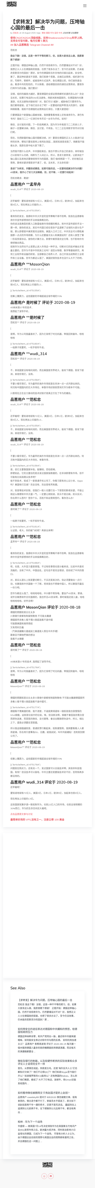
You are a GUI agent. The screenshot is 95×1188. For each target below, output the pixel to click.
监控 (56, 33)
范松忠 (16, 33)
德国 (48, 33)
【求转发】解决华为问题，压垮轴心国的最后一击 (45, 1000)
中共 (60, 33)
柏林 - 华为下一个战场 (30, 1121)
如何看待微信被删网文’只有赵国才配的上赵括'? (43, 1092)
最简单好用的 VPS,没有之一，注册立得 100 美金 (37, 819)
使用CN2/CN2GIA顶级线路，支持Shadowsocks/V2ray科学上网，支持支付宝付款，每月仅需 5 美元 (47, 39)
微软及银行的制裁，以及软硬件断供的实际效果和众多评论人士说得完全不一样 (47, 1062)
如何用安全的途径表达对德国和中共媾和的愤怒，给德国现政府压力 (47, 1030)
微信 (44, 33)
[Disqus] (47, 874)
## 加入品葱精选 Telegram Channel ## (32, 44)
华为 (52, 33)
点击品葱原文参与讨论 (21, 814)
